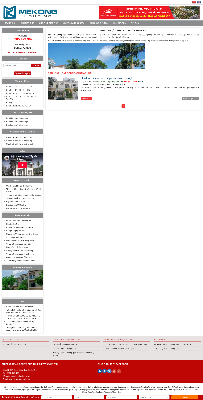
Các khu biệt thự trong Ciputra (65, 348)
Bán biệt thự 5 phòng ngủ (17, 125)
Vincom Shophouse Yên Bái (18, 244)
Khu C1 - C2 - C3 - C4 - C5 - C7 (20, 93)
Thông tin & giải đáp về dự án (66, 339)
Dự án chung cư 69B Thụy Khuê (20, 240)
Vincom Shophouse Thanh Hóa (20, 254)
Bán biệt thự (27, 23)
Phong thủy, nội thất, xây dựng (118, 339)
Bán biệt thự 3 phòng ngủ (17, 118)
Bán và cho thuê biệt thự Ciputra (39, 364)
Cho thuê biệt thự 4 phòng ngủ (19, 141)
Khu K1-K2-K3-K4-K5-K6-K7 (18, 106)
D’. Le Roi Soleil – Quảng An (18, 221)
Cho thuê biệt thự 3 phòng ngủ (105, 81)
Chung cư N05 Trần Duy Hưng (19, 250)
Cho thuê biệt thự (48, 23)
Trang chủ (10, 23)
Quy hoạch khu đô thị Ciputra (19, 186)
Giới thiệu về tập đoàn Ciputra (14, 344)
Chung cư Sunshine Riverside (19, 257)
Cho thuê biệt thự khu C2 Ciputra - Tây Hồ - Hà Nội (106, 78)
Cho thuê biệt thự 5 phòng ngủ (19, 144)
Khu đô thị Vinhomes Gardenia (19, 227)
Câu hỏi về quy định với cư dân (19, 307)
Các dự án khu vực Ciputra (18, 208)
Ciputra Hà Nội (12, 224)
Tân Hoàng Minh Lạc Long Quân (20, 260)
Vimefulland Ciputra (73, 23)
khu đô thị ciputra (54, 387)
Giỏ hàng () (24, 73)
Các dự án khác (161, 339)
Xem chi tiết (86, 99)
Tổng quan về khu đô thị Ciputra (20, 198)
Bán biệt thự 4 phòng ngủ (17, 121)
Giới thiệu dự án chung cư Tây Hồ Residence (172, 344)
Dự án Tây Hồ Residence (17, 247)
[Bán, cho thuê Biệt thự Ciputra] (30, 18)
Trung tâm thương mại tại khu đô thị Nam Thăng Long (125, 344)
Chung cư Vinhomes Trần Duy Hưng (22, 234)
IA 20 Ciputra (119, 23)
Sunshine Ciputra (99, 23)
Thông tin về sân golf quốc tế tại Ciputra (23, 195)
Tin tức (135, 23)
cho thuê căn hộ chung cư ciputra (74, 387)
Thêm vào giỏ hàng (190, 99)
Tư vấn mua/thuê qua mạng (22, 52)
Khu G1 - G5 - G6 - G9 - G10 (19, 87)
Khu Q (9, 102)
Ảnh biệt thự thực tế (22, 267)
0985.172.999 (12, 397)
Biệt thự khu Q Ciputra (16, 205)
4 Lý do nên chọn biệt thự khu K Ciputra (119, 348)
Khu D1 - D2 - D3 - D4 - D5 (18, 90)
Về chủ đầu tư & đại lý (12, 339)
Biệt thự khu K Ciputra (15, 201)
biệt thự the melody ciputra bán (15, 387)
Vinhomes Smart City (15, 237)
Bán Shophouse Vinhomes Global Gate (106, 392)
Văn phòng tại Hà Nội (15, 231)
